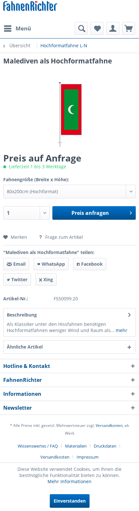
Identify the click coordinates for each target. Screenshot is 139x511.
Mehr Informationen (69, 481)
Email (19, 264)
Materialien (76, 446)
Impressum (88, 457)
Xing (47, 279)
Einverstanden (70, 501)
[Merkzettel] (97, 28)
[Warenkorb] (128, 28)
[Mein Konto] (112, 28)
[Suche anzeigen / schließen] (81, 28)
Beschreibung (22, 315)
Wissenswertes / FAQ (38, 446)
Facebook (91, 264)
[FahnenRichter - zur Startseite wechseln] (30, 6)
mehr (120, 330)
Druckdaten (105, 446)
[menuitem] (17, 28)
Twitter (18, 279)
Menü (23, 28)
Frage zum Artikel (63, 237)
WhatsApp (52, 264)
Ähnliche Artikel (25, 347)
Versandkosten (109, 425)
